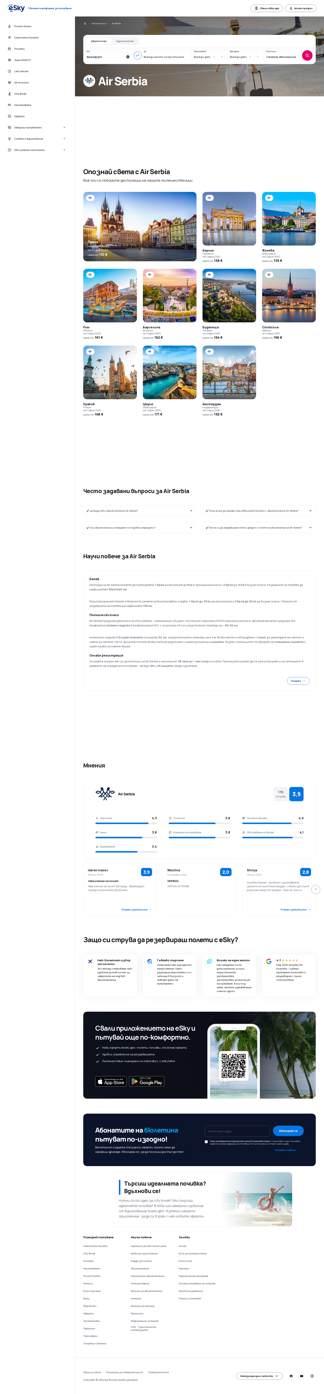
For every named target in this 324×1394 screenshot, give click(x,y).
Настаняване (91, 1268)
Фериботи (89, 1306)
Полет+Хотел (92, 1276)
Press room (185, 1261)
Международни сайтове (256, 1376)
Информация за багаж (145, 1321)
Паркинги (89, 1328)
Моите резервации (191, 1291)
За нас (183, 1246)
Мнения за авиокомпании (146, 1291)
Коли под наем (92, 1291)
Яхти (86, 1298)
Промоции (137, 1313)
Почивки (88, 1261)
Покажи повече (285, 1150)
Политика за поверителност (124, 1372)
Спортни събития (94, 1343)
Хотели (88, 1283)
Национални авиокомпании (148, 1276)
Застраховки (91, 1321)
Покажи (296, 681)
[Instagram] (312, 1376)
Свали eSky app (269, 8)
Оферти (88, 1313)
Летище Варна (140, 1283)
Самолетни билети (95, 1246)
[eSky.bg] (84, 23)
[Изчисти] (128, 57)
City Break (89, 1253)
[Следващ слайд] (315, 889)
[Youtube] (301, 1376)
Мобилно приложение (144, 1253)
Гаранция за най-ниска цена (148, 1246)
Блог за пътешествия (192, 1253)
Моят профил (303, 8)
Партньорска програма (193, 1276)
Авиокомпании (99, 23)
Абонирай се (288, 1131)
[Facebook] (291, 1376)
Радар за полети (141, 1261)
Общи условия (92, 1372)
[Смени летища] (137, 55)
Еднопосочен (125, 41)
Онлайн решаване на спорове (197, 1283)
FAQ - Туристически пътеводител (143, 1328)
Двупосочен (99, 41)
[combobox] (105, 57)
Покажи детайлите (135, 909)
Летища (136, 1298)
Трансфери (90, 1336)
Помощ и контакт (190, 1298)
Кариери (184, 1268)
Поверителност (158, 1372)
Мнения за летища (142, 1306)
